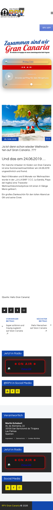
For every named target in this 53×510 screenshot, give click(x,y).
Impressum (9, 438)
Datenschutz (20, 438)
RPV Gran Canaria (11, 505)
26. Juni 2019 (10, 139)
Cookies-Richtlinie (34, 438)
